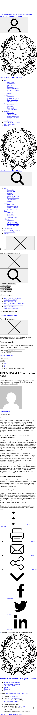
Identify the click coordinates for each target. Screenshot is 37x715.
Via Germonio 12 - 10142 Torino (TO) (17, 693)
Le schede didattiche (13, 116)
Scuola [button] (5, 80)
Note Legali (7, 689)
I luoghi (9, 85)
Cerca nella (6, 289)
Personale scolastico (12, 98)
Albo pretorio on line (9, 124)
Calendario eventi (12, 109)
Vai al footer (28, 14)
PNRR (2, 315)
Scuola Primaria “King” (10, 300)
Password (2, 352)
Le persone (10, 87)
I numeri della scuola (13, 88)
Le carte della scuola (13, 90)
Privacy (6, 687)
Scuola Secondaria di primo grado (13, 305)
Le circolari (10, 108)
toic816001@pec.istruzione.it (12, 701)
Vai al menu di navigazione (17, 14)
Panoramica (10, 82)
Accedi (2, 360)
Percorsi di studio (12, 101)
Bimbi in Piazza (12, 315)
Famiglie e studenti (12, 100)
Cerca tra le (6, 285)
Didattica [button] (6, 111)
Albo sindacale (8, 121)
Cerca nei (5, 287)
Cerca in (6, 291)
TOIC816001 (21, 706)
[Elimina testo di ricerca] (14, 261)
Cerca (1, 253)
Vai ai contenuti (4, 14)
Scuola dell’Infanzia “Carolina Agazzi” (15, 303)
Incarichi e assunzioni (10, 306)
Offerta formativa (12, 114)
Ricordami (5, 359)
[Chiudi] (20, 243)
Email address (4, 350)
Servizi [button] (6, 95)
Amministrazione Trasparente (12, 122)
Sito (5, 690)
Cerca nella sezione (8, 283)
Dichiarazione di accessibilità (12, 682)
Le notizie (10, 106)
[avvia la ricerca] (14, 275)
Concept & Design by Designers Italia (11, 714)
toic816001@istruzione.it (15, 698)
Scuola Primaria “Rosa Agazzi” (12, 298)
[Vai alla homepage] (18, 76)
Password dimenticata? (6, 355)
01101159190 (14, 696)
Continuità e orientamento (11, 308)
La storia (9, 93)
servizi (6, 315)
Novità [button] (5, 103)
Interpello (6, 125)
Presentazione (11, 83)
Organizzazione (11, 92)
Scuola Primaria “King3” (11, 301)
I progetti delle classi (13, 117)
